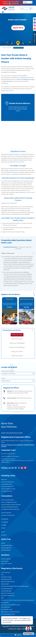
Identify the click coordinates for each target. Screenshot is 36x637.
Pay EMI (3, 543)
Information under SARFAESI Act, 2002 (10, 605)
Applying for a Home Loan (25, 247)
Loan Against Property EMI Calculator (10, 509)
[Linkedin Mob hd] (35, 19)
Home (4, 47)
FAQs (2, 598)
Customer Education (6, 513)
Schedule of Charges (6, 577)
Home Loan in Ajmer (17, 352)
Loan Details (18, 249)
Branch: (3, 378)
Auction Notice (5, 561)
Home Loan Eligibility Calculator (26, 80)
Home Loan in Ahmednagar (17, 347)
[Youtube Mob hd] (35, 28)
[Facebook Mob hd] (35, 22)
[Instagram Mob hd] (35, 25)
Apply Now (9, 322)
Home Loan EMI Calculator (7, 500)
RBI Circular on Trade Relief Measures (10, 612)
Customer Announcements (7, 515)
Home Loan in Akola (17, 356)
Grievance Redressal (6, 591)
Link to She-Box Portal (6, 609)
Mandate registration (6, 548)
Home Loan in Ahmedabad (17, 343)
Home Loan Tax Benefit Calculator (9, 507)
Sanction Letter (5, 584)
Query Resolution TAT (6, 579)
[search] (30, 8)
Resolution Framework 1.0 (7, 593)
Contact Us (4, 535)
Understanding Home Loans (10, 247)
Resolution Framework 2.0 (7, 595)
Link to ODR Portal (5, 607)
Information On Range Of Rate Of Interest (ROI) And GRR (15, 586)
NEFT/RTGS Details (5, 550)
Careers (3, 532)
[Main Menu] (2, 12)
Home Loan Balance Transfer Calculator (11, 504)
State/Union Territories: (7, 371)
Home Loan (8, 47)
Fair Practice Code (5, 572)
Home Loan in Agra (17, 339)
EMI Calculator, (8, 81)
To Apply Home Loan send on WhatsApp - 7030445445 (10, 3)
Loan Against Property (6, 491)
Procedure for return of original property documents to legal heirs (17, 600)
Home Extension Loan (6, 484)
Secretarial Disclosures (6, 588)
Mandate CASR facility (6, 545)
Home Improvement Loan (7, 482)
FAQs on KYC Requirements (7, 581)
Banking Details (5, 602)
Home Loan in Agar (17, 335)
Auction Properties (6, 559)
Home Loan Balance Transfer (8, 489)
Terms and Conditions (6, 563)
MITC (2, 575)
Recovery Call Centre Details (8, 614)
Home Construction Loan (7, 486)
